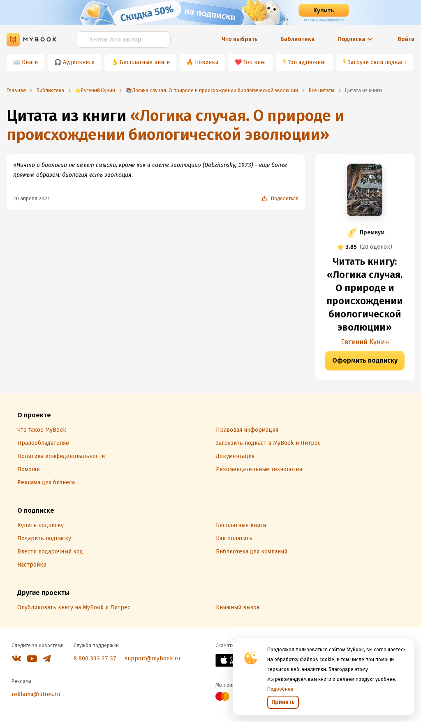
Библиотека (297, 39)
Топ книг (254, 62)
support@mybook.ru (152, 658)
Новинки (206, 62)
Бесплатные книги (145, 62)
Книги (30, 62)
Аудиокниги (79, 62)
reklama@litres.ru (36, 694)
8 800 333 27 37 (95, 658)
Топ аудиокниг (307, 62)
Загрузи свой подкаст (377, 62)
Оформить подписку (365, 360)
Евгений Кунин (365, 342)
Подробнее (280, 689)
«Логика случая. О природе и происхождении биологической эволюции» (175, 125)
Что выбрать (240, 39)
